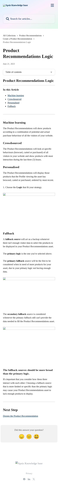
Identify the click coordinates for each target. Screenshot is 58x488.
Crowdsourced (14, 99)
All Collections (9, 35)
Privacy (29, 473)
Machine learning (16, 95)
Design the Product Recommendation (20, 416)
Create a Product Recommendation (17, 39)
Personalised (13, 102)
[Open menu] (52, 5)
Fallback (12, 106)
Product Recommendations (30, 35)
